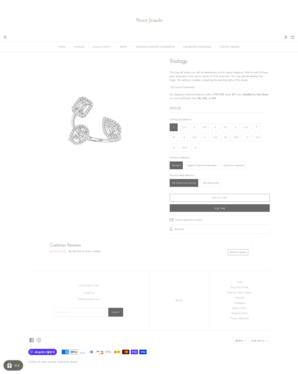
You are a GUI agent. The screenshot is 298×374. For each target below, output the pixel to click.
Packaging (239, 303)
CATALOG (79, 46)
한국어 (239, 340)
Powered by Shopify (67, 361)
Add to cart (219, 197)
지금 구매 (219, 208)
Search (179, 300)
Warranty (240, 298)
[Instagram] (39, 340)
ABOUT (123, 46)
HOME (62, 46)
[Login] (286, 37)
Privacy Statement (239, 318)
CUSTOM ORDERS (230, 46)
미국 (257, 340)
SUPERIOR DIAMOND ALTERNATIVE (155, 46)
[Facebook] (31, 340)
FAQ (239, 282)
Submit (116, 312)
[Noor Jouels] (149, 17)
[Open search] (5, 37)
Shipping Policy (239, 313)
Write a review (238, 252)
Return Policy (240, 308)
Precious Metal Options (239, 292)
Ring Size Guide (240, 287)
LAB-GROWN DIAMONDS (197, 46)
